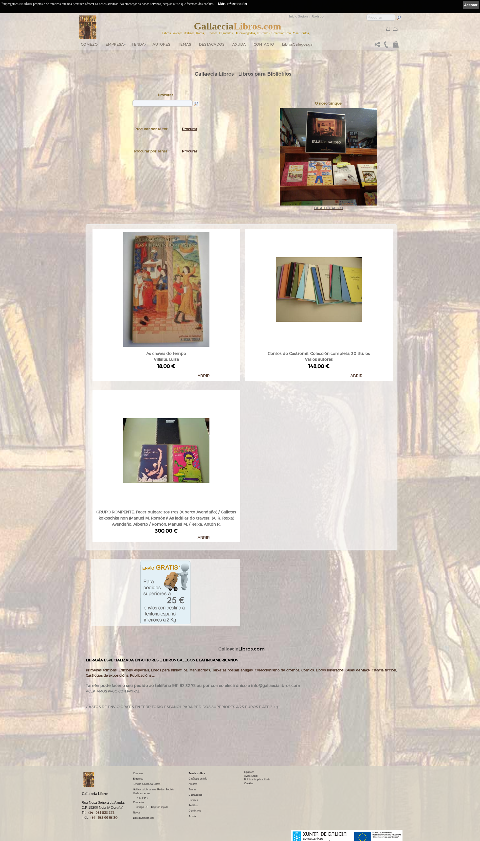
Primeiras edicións (101, 670)
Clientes (193, 800)
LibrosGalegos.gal (298, 44)
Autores (161, 44)
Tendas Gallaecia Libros (147, 784)
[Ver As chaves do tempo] (166, 288)
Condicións (195, 810)
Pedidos (193, 805)
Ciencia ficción (384, 670)
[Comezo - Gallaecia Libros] (88, 27)
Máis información (232, 4)
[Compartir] (377, 46)
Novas (137, 812)
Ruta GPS (142, 798)
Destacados (195, 794)
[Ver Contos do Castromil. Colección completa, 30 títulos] (319, 288)
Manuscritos (199, 670)
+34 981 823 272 (101, 812)
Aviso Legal (251, 776)
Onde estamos (141, 793)
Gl (388, 28)
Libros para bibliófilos (169, 670)
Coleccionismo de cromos (277, 670)
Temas (184, 44)
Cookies (249, 783)
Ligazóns (249, 772)
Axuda (239, 44)
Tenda (138, 44)
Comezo (89, 44)
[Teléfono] (385, 46)
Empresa (115, 44)
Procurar (189, 129)
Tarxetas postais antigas (232, 670)
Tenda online (197, 773)
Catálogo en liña (198, 778)
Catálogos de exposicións (107, 675)
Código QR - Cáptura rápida (152, 807)
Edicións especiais (134, 670)
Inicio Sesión (298, 16)
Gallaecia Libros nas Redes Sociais (153, 789)
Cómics (307, 670)
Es (395, 28)
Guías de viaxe (357, 670)
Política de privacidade (257, 779)
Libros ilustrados (330, 670)
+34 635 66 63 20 (104, 817)
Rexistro (318, 16)
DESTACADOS (211, 44)
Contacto (264, 44)
